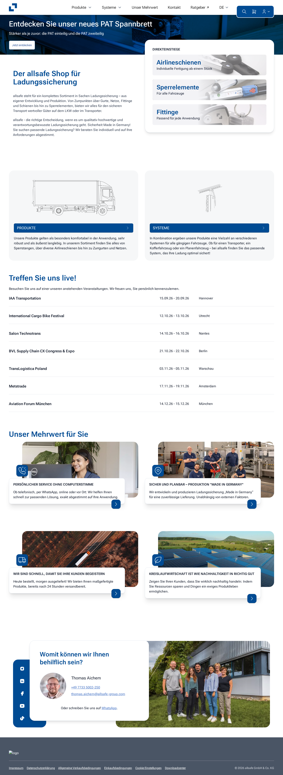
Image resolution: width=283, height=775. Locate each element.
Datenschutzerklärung (41, 768)
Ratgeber (198, 7)
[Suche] (244, 11)
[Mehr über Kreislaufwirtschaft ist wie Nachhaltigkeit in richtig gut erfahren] (251, 598)
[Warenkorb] (254, 11)
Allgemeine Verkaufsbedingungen (79, 768)
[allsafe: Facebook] (22, 693)
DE (221, 7)
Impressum (16, 768)
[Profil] (265, 11)
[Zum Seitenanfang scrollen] (273, 769)
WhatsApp (109, 708)
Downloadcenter (175, 768)
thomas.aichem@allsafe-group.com (98, 694)
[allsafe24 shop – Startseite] (13, 7)
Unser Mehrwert (145, 7)
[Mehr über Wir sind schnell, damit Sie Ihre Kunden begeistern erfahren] (116, 593)
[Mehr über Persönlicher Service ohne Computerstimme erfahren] (116, 504)
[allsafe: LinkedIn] (22, 681)
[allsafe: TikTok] (22, 718)
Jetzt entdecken (22, 45)
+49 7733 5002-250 (85, 687)
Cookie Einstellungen (148, 768)
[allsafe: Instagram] (22, 669)
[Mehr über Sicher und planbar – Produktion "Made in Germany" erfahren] (251, 504)
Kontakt (174, 7)
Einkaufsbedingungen (118, 768)
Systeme (109, 7)
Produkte (79, 7)
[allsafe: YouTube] (22, 706)
